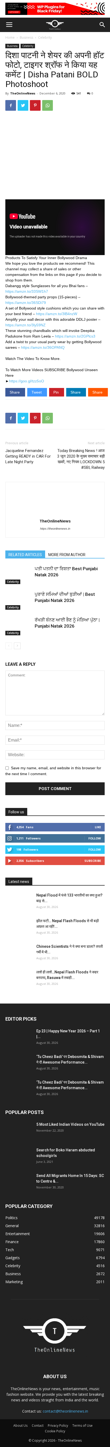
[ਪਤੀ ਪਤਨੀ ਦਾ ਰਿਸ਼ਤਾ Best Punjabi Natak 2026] (18, 575)
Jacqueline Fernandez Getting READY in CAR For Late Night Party (28, 456)
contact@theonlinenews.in (65, 1411)
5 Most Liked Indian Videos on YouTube (70, 1124)
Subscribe (92, 861)
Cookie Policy (55, 1431)
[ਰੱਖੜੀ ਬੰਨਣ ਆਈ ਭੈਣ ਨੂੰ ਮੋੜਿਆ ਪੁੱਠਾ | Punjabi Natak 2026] (18, 626)
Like (98, 827)
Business (26, 37)
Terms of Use (82, 1425)
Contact (38, 1425)
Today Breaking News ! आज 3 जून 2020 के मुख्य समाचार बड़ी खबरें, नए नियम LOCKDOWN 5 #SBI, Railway (81, 459)
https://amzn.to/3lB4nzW (56, 314)
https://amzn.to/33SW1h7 (26, 291)
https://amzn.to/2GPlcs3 (75, 336)
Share (15, 392)
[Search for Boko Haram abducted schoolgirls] (18, 1156)
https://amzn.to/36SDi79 (25, 302)
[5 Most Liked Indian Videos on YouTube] (18, 1131)
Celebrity (45, 37)
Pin (56, 392)
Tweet (37, 392)
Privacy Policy (58, 1425)
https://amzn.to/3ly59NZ (25, 325)
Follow (94, 838)
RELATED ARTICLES (25, 555)
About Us (20, 1425)
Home (10, 37)
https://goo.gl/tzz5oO (26, 381)
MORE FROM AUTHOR (66, 555)
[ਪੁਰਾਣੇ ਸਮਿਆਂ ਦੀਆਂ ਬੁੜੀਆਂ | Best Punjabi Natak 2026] (18, 600)
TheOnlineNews (22, 93)
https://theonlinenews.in (55, 528)
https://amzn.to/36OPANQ (43, 347)
